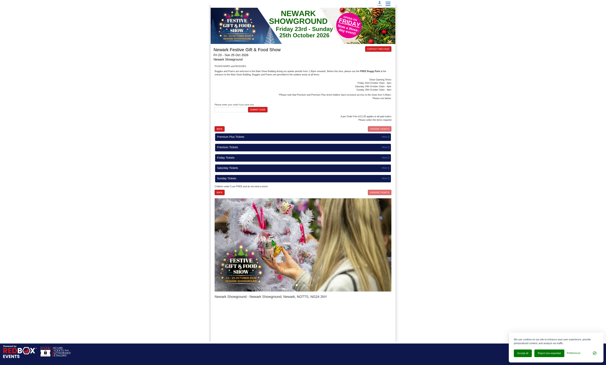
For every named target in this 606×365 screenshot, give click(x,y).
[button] (228, 244)
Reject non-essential (549, 353)
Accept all (522, 353)
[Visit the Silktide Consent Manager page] (594, 353)
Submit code (257, 109)
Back (220, 129)
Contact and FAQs (378, 49)
